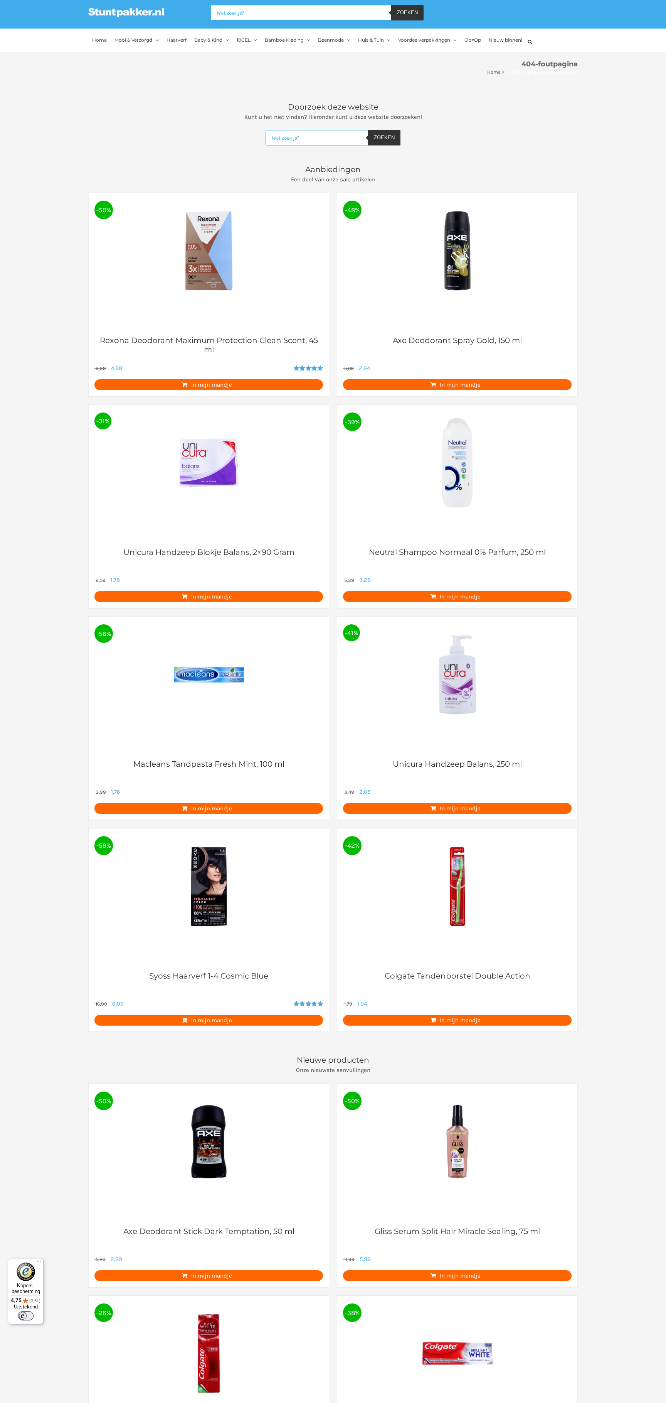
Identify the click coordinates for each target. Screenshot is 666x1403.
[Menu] (39, 1263)
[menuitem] (99, 40)
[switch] (26, 1315)
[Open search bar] (530, 41)
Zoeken (407, 12)
